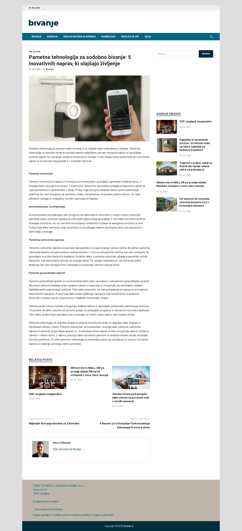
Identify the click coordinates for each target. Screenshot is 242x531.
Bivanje (36, 36)
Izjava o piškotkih (103, 515)
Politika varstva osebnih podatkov (72, 515)
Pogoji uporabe (41, 515)
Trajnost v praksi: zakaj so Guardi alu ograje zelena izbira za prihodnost (195, 166)
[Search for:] (184, 54)
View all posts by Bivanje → (68, 449)
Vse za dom (34, 52)
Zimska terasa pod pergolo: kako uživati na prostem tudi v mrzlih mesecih (130, 397)
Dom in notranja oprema (79, 36)
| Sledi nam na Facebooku (48, 509)
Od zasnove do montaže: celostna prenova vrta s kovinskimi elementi (194, 202)
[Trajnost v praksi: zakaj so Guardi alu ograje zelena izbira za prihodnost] (166, 163)
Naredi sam (108, 36)
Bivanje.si (129, 526)
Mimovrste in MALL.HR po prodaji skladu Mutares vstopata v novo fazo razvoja (89, 371)
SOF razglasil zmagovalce (45, 394)
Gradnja (52, 36)
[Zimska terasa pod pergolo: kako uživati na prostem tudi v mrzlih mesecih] (131, 390)
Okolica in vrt (130, 36)
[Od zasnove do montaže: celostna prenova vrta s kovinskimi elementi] (166, 199)
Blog (148, 36)
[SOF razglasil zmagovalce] (47, 390)
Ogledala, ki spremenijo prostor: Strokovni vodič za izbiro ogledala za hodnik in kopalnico (194, 145)
